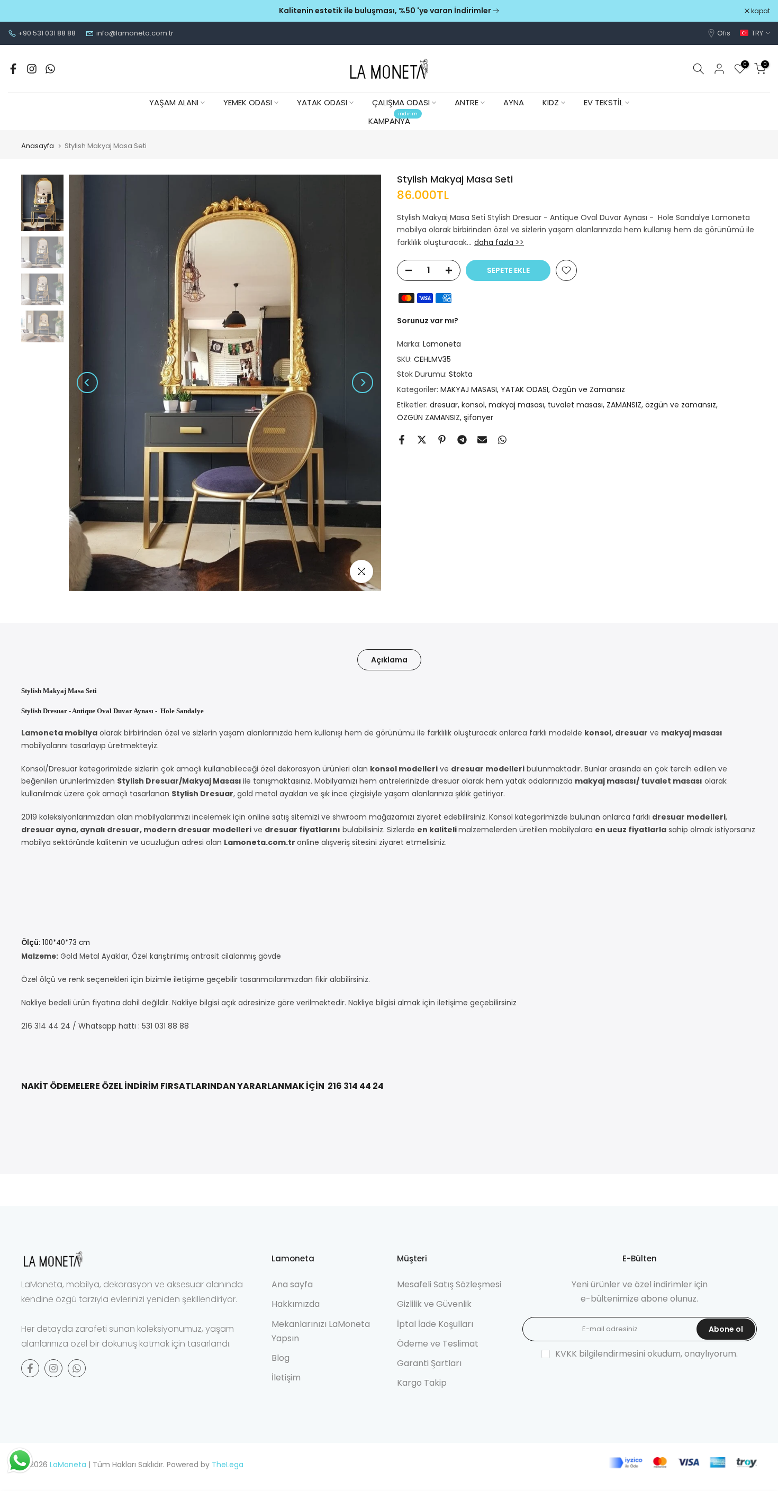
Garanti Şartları (429, 1363)
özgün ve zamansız (680, 405)
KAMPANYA (393, 120)
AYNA (513, 102)
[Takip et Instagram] (31, 68)
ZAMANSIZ (624, 405)
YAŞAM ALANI (173, 102)
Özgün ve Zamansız (588, 390)
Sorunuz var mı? (427, 321)
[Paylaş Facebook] (401, 439)
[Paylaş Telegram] (462, 439)
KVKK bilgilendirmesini (600, 1354)
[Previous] (87, 382)
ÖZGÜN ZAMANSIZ (428, 417)
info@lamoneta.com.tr (135, 33)
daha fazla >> (499, 243)
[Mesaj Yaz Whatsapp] (50, 68)
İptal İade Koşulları (435, 1324)
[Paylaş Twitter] (422, 439)
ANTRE (466, 102)
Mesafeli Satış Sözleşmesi (449, 1284)
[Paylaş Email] (482, 439)
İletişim (286, 1377)
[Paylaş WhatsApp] (502, 439)
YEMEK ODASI (247, 102)
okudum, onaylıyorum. (646, 1354)
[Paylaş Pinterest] (442, 439)
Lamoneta (442, 344)
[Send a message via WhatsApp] (19, 1460)
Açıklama (389, 659)
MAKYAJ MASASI (468, 390)
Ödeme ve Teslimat (437, 1344)
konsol (473, 405)
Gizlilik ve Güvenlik (434, 1304)
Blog (281, 1358)
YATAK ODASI (322, 102)
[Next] (362, 382)
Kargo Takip (422, 1383)
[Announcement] (389, 11)
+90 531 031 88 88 (47, 33)
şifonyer (478, 417)
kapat (23, 11)
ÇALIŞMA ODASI (401, 102)
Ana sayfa (292, 1284)
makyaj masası (516, 405)
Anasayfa (37, 145)
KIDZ (550, 102)
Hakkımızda (296, 1304)
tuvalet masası (575, 405)
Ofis (723, 33)
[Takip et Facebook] (13, 68)
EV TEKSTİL (603, 102)
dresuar (444, 405)
